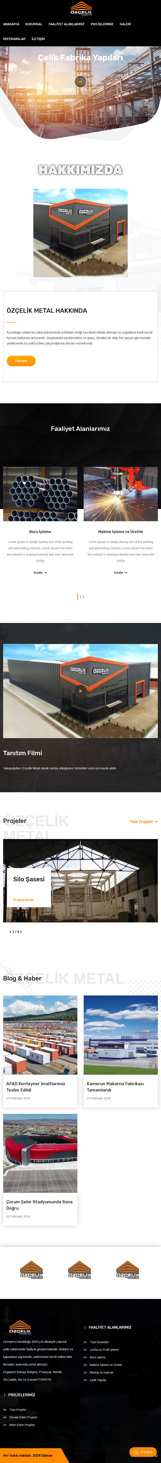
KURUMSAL (34, 24)
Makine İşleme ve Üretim (40, 531)
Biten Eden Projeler (22, 1438)
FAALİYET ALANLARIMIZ (66, 24)
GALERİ (125, 24)
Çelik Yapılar (98, 1393)
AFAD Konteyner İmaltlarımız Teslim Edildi (35, 1100)
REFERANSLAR (14, 39)
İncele (38, 573)
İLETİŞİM (38, 39)
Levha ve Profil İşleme (104, 1363)
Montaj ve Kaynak (121, 531)
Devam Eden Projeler (23, 1431)
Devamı (21, 361)
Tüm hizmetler (99, 1355)
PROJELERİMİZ (102, 24)
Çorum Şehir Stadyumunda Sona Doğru (39, 1218)
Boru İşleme (98, 1371)
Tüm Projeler (142, 822)
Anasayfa (11, 24)
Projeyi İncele (23, 900)
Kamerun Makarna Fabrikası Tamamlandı (115, 1100)
